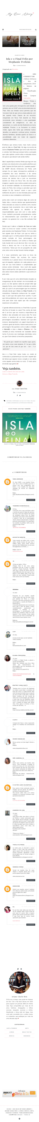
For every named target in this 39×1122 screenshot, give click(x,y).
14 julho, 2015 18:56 (28, 719)
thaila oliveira (18, 844)
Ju (13, 561)
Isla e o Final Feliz (27, 400)
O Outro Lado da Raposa (22, 785)
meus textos (27, 1032)
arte (27, 1028)
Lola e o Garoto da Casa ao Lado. (13, 371)
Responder (30, 499)
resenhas (15, 402)
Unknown (16, 886)
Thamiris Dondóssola (21, 505)
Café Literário (12, 1028)
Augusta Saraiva (19, 537)
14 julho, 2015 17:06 (28, 686)
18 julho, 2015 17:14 (28, 906)
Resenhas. (15, 69)
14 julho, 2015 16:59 (28, 656)
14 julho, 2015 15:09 (28, 631)
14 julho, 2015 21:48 (28, 811)
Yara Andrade (18, 479)
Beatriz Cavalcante (20, 685)
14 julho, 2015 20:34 (28, 759)
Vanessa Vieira (18, 867)
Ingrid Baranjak (19, 739)
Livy (14, 631)
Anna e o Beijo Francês (9, 374)
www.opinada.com (18, 551)
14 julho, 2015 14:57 (28, 589)
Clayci (15, 719)
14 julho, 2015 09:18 (28, 480)
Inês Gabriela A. (18, 758)
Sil (14, 906)
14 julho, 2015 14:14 (28, 560)
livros (8, 402)
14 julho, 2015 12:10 (28, 507)
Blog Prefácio (16, 920)
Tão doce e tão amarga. (19, 527)
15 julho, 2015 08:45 (28, 868)
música (11, 1035)
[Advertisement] (19, 1062)
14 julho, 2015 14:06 (28, 538)
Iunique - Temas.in (23, 1114)
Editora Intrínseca (13, 400)
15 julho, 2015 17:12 (28, 885)
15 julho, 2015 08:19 (28, 846)
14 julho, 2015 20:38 (28, 786)
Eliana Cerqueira (19, 655)
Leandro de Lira (19, 810)
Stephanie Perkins (26, 402)
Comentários (20, 65)
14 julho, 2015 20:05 (28, 740)
